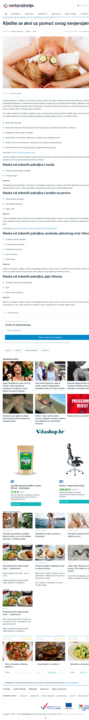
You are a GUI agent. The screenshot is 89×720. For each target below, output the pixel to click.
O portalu (6, 689)
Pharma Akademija (48, 696)
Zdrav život (29, 14)
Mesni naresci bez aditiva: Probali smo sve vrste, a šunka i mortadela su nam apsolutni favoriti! (17, 621)
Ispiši (34, 31)
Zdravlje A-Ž (42, 14)
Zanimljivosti (16, 14)
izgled (8, 350)
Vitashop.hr (23, 696)
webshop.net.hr (83, 696)
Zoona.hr (73, 696)
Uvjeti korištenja (19, 689)
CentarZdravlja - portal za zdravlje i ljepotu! (18, 18)
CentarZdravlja (19, 6)
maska (17, 350)
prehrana (45, 350)
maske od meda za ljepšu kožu (22, 152)
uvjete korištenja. (72, 683)
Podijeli (27, 31)
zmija (70, 563)
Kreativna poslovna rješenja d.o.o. (72, 714)
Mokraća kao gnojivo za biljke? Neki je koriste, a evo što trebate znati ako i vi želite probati (17, 536)
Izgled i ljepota (50, 18)
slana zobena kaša (42, 563)
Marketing (33, 689)
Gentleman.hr (34, 696)
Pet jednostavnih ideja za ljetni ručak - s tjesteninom (16, 567)
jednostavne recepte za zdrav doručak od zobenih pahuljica (33, 228)
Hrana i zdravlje (70, 14)
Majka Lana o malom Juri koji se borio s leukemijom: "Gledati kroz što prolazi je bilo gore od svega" (50, 575)
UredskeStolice (62, 696)
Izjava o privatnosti (59, 689)
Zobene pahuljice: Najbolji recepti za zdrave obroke (49, 567)
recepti (5, 563)
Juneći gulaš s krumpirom (48, 664)
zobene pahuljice (31, 350)
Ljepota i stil (56, 14)
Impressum (44, 689)
